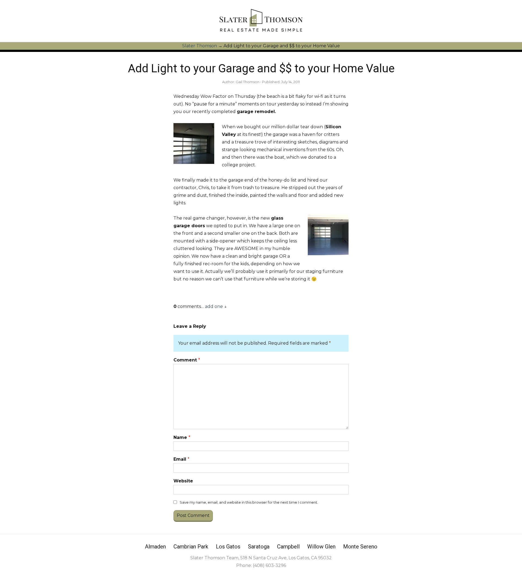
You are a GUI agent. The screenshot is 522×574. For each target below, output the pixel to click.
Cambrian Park (190, 546)
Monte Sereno (360, 546)
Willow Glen (321, 546)
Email (181, 459)
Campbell (288, 546)
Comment (186, 360)
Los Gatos (228, 546)
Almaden (155, 546)
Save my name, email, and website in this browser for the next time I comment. (249, 502)
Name (181, 437)
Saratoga (258, 546)
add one (214, 306)
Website (183, 480)
